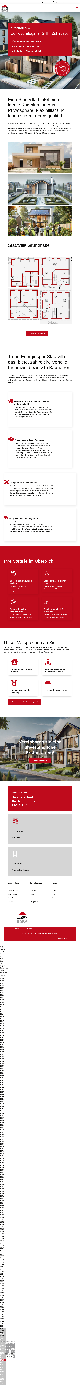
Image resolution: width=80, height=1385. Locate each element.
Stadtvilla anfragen (36, 333)
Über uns (33, 898)
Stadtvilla (11, 898)
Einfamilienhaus (13, 890)
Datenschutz (27, 928)
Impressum (16, 928)
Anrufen (54, 894)
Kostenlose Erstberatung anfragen (24, 702)
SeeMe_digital (62, 938)
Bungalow (11, 902)
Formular (55, 898)
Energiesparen (34, 902)
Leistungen (33, 890)
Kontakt (16, 837)
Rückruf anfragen (20, 870)
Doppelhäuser (12, 894)
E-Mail (54, 890)
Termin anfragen (39, 760)
